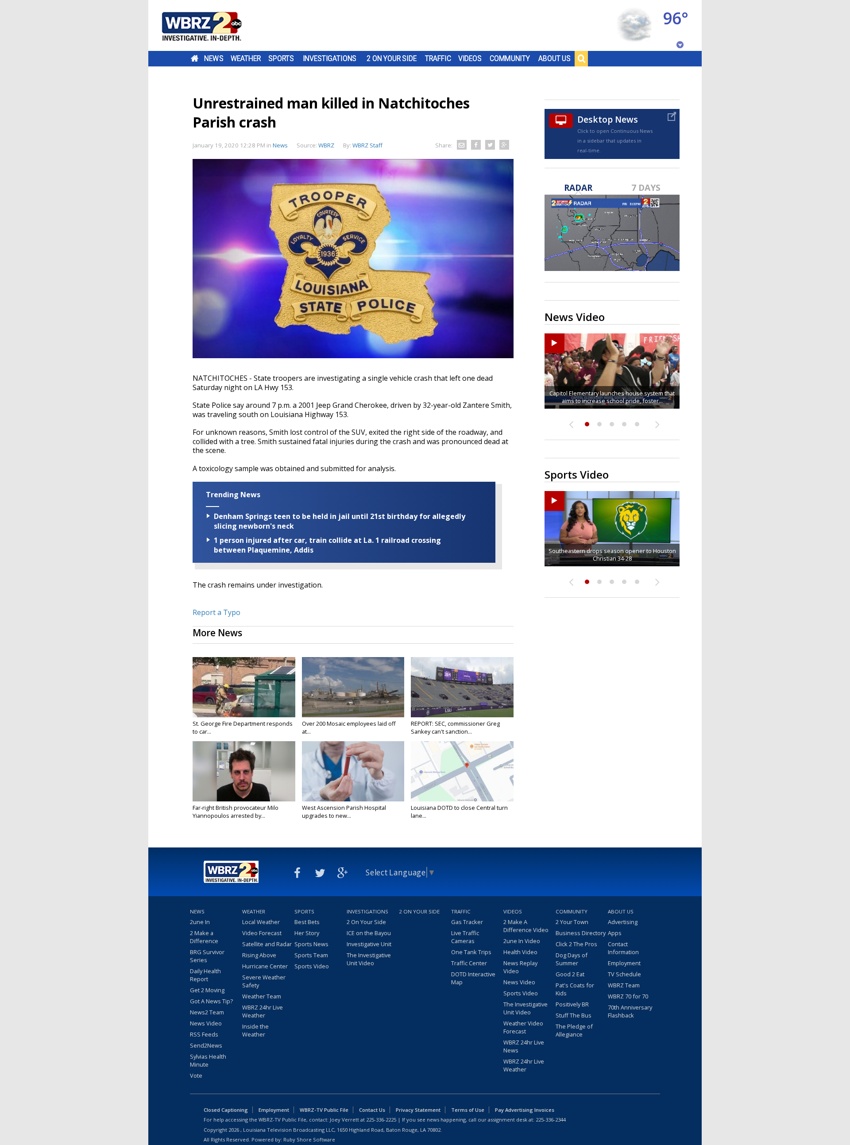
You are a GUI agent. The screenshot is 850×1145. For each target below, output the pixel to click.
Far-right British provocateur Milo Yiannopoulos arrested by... (235, 812)
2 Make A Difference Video (526, 926)
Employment (624, 963)
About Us (554, 58)
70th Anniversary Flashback (630, 1011)
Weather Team (261, 996)
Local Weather (261, 922)
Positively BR (572, 1004)
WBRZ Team (624, 985)
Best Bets (307, 922)
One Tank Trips (471, 952)
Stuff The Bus (573, 1015)
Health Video (520, 952)
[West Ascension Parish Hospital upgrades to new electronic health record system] (353, 771)
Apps (615, 933)
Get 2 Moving (207, 990)
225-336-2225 (381, 1119)
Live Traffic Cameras (465, 937)
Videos (470, 58)
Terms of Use (467, 1109)
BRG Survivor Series (207, 956)
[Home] (212, 25)
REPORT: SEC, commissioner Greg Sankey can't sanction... (455, 727)
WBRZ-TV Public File (324, 1109)
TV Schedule (624, 974)
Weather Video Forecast (523, 1027)
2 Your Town (572, 922)
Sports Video (311, 966)
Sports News (311, 944)
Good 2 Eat (570, 974)
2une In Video (521, 941)
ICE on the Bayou (369, 933)
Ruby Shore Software (309, 1139)
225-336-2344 (551, 1119)
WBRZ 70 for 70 (628, 996)
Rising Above (259, 955)
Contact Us (372, 1109)
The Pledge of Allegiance (574, 1030)
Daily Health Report (205, 975)
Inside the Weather (255, 1030)
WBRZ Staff (367, 145)
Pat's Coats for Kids (575, 989)
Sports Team (311, 955)
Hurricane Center (265, 966)
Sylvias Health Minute (208, 1060)
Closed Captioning (226, 1109)
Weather (246, 58)
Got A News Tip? (211, 1001)
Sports (281, 58)
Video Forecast (262, 933)
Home (194, 58)
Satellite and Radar (267, 944)
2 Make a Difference (204, 937)
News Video (206, 1023)
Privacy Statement (418, 1109)
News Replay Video (520, 967)
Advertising (623, 922)
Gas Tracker (467, 922)
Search (581, 58)
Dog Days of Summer (571, 959)
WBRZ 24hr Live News (523, 1046)
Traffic (438, 58)
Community (510, 58)
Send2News (206, 1045)
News (213, 58)
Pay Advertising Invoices (524, 1109)
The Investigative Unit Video (369, 959)
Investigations (330, 58)
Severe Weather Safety (264, 981)
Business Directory (581, 933)
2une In (200, 922)
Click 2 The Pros (576, 944)
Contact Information (623, 948)
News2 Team (207, 1012)
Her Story (306, 933)
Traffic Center (469, 963)
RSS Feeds (204, 1034)
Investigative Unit (369, 944)
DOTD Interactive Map (473, 978)
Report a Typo (216, 612)
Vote (196, 1075)
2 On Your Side (392, 58)
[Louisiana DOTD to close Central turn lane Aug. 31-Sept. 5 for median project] (462, 771)
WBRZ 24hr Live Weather (262, 1011)
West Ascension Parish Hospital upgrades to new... (344, 812)
